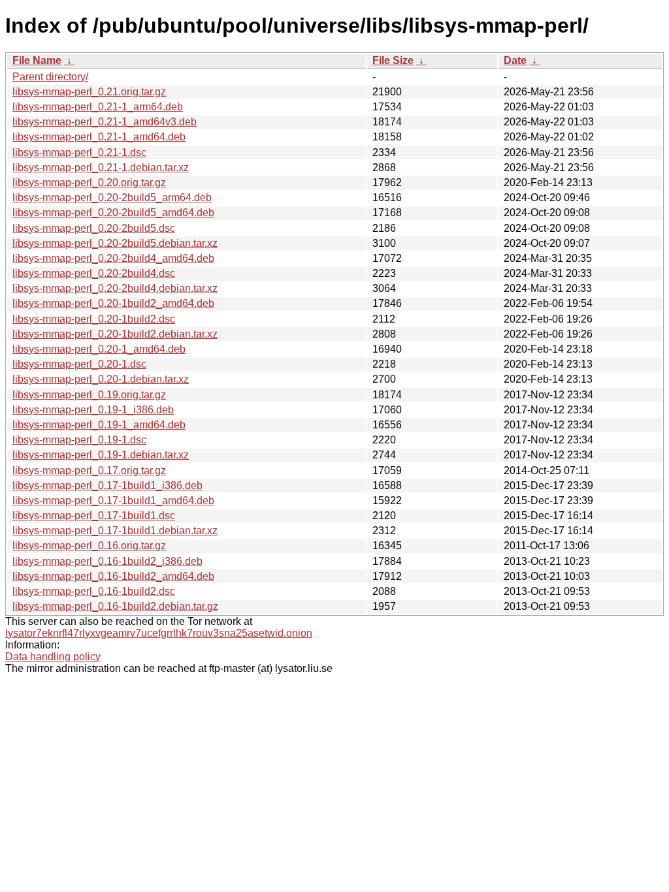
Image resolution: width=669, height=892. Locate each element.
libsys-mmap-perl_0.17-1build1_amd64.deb (113, 500)
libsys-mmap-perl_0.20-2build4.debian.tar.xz (115, 288)
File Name (36, 60)
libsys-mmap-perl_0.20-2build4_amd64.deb (113, 258)
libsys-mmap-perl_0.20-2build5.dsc (93, 228)
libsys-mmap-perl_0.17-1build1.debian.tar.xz (115, 530)
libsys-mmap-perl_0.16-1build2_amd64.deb (113, 576)
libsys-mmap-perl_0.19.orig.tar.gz (89, 394)
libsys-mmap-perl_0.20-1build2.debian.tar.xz (115, 334)
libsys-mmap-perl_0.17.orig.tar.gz (89, 470)
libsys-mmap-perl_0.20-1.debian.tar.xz (100, 379)
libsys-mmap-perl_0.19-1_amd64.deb (99, 424)
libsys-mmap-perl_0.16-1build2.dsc (93, 591)
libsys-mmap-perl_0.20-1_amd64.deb (99, 349)
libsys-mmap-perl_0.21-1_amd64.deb (99, 136)
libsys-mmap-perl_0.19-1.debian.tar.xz (100, 454)
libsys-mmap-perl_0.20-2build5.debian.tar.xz (115, 243)
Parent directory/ (50, 76)
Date (515, 60)
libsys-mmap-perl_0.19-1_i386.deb (93, 409)
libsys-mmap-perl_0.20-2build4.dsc (93, 273)
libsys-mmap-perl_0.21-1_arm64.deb (97, 106)
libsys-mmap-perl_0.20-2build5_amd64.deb (113, 212)
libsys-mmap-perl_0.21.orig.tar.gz (89, 91)
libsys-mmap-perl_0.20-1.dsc (79, 364)
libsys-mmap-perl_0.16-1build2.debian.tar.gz (115, 606)
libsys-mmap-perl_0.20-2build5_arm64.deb (112, 197)
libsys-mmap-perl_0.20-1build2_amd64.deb (113, 303)
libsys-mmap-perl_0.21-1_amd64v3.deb (104, 121)
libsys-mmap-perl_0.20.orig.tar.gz (89, 182)
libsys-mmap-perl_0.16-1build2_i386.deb (107, 561)
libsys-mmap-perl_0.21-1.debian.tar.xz (100, 167)
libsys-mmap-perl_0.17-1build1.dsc (93, 515)
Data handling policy (53, 656)
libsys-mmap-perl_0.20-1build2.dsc (93, 319)
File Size (393, 60)
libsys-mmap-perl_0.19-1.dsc (79, 439)
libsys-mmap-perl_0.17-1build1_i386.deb (107, 485)
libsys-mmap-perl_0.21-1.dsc (79, 152)
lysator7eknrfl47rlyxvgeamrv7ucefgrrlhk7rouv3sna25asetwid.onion (158, 633)
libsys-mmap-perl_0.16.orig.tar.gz (89, 545)
